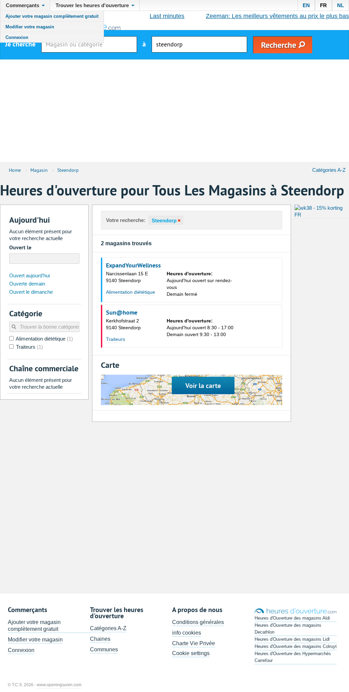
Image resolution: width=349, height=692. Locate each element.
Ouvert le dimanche (31, 292)
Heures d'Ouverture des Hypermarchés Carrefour (293, 657)
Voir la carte (203, 385)
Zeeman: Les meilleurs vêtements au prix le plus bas (277, 16)
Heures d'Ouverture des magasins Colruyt (296, 646)
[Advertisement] (174, 110)
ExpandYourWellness (133, 265)
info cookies (186, 633)
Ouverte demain (27, 284)
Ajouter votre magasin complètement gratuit (51, 16)
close (179, 220)
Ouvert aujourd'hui (29, 275)
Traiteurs (115, 339)
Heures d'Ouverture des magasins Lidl (292, 639)
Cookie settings (191, 653)
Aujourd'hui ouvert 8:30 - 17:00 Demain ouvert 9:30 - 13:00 (200, 327)
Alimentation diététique (130, 292)
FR (323, 5)
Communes (104, 649)
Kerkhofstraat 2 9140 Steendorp (123, 324)
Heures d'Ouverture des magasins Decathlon (288, 629)
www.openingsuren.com (59, 684)
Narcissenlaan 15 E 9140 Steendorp (127, 277)
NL (340, 5)
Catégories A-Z (329, 170)
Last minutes (167, 16)
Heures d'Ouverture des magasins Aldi (292, 618)
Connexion (16, 37)
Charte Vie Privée (193, 643)
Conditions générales (198, 622)
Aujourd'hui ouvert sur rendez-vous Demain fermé (199, 284)
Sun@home (121, 312)
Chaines (100, 639)
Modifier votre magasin (29, 26)
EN (306, 5)
